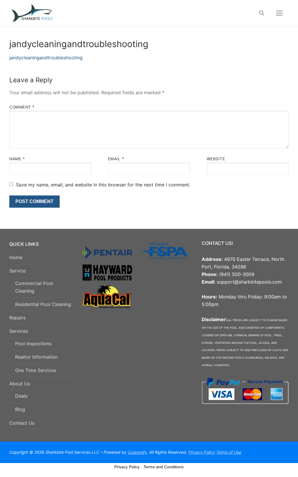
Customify (137, 452)
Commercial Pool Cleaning (34, 287)
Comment (22, 107)
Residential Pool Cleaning (43, 304)
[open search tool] (261, 13)
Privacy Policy (127, 466)
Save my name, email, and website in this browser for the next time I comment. (103, 185)
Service (17, 271)
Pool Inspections (33, 343)
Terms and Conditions (163, 466)
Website (216, 158)
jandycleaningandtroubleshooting (46, 57)
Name (17, 158)
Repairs (17, 318)
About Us (19, 384)
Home (15, 257)
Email (116, 158)
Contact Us (21, 423)
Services (18, 331)
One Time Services (35, 370)
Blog (20, 409)
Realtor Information (36, 357)
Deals (21, 396)
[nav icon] (279, 13)
